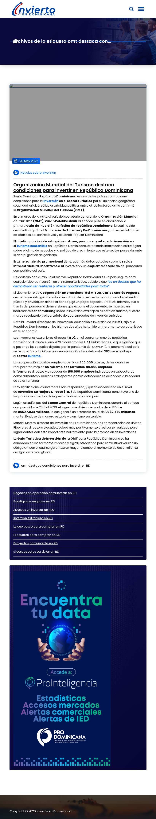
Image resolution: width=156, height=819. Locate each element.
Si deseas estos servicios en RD (36, 551)
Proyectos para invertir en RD (35, 543)
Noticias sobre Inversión (38, 172)
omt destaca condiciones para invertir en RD (55, 465)
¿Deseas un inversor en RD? (34, 510)
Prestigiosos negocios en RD (34, 501)
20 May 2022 (28, 161)
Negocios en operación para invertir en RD (45, 493)
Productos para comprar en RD (36, 535)
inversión (50, 201)
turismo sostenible (32, 246)
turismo (34, 356)
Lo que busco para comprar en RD (38, 526)
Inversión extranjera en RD (33, 518)
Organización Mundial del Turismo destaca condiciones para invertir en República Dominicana (73, 187)
